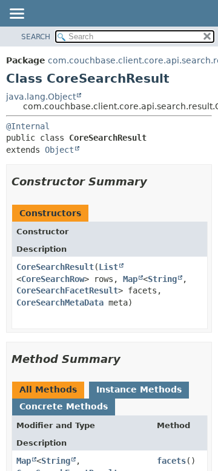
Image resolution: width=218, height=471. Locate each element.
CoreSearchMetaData (60, 302)
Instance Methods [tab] (139, 389)
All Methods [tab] (48, 389)
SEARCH (35, 37)
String (162, 279)
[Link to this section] (155, 181)
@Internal (28, 126)
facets (171, 461)
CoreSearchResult (55, 267)
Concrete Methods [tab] (63, 406)
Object (59, 150)
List (108, 267)
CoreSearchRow (52, 279)
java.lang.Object (41, 96)
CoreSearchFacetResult (67, 290)
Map (130, 279)
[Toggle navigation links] (16, 14)
